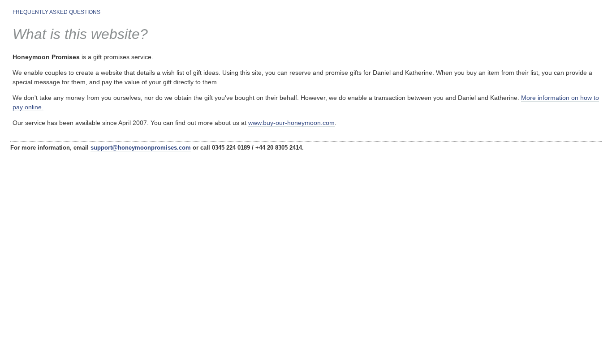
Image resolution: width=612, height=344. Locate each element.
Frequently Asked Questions (56, 12)
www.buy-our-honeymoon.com (291, 122)
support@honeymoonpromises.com (141, 148)
